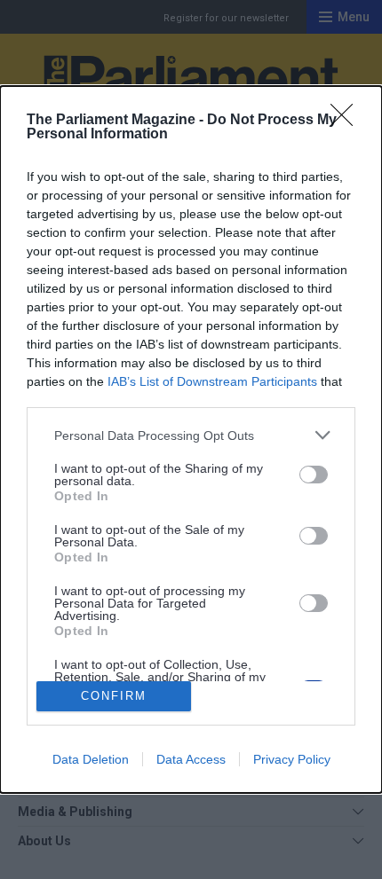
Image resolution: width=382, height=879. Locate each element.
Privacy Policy (291, 759)
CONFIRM (114, 695)
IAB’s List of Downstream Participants (212, 381)
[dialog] (191, 439)
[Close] (347, 120)
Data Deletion (90, 759)
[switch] (313, 474)
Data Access (191, 759)
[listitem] (191, 435)
